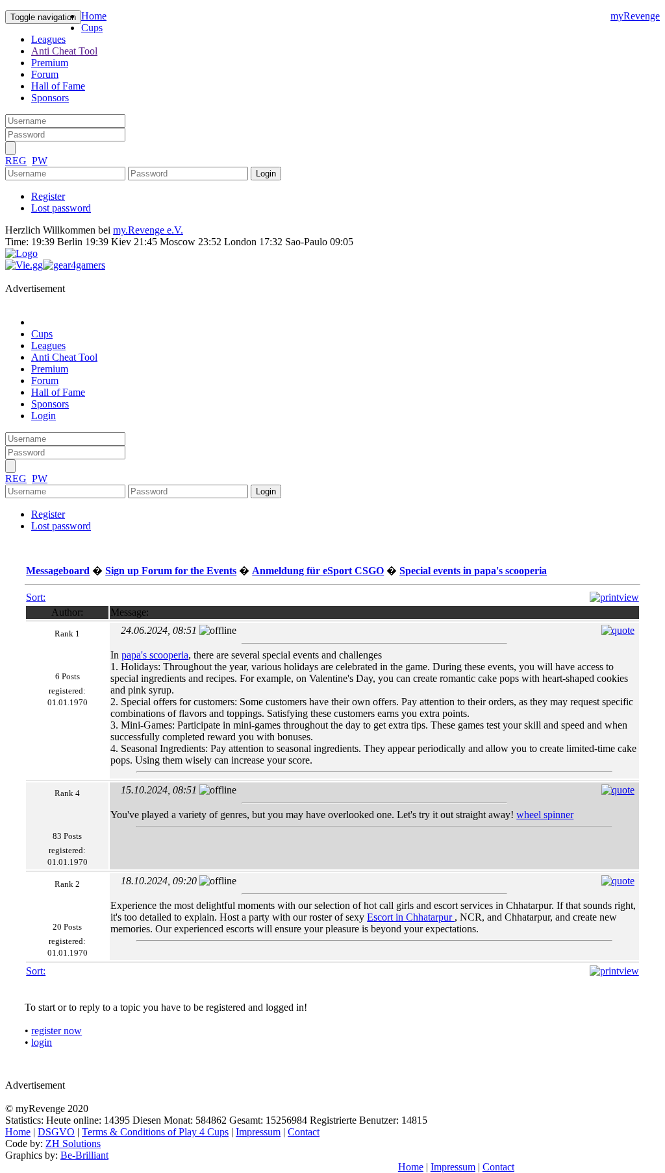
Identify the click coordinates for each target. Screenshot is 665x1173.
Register (48, 196)
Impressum (258, 1131)
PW (39, 160)
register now (56, 1030)
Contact (304, 1131)
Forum (44, 74)
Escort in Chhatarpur (411, 917)
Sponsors (50, 97)
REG (16, 160)
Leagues (48, 39)
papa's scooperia (154, 654)
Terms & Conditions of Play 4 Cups (155, 1131)
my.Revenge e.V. (148, 230)
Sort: (35, 597)
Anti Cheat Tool (64, 50)
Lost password (61, 207)
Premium (49, 62)
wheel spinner (544, 814)
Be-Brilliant (84, 1155)
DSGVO (56, 1131)
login (41, 1042)
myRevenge (635, 15)
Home (94, 15)
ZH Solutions (73, 1143)
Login (43, 415)
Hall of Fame (58, 85)
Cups (92, 27)
